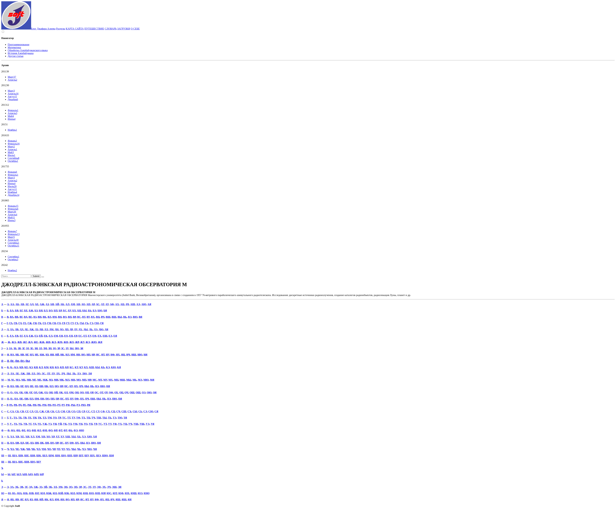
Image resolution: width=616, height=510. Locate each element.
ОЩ (138, 392)
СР (83, 411)
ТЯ (125, 417)
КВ (21, 367)
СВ (22, 411)
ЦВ (17, 442)
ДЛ (46, 329)
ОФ (111, 392)
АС (98, 304)
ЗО (54, 348)
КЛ (41, 367)
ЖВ (19, 342)
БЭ (94, 310)
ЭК (50, 487)
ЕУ (89, 335)
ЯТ (87, 499)
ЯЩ (124, 499)
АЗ (47, 304)
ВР (74, 317)
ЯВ (17, 499)
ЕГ (21, 335)
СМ (63, 411)
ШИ (32, 455)
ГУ (72, 323)
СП (78, 411)
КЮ (113, 367)
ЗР (58, 348)
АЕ (36, 304)
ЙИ (17, 361)
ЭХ (104, 487)
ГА (11, 323)
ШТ (81, 455)
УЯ (152, 424)
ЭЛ (55, 487)
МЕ (39, 379)
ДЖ (31, 329)
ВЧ (102, 317)
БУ (69, 310)
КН (52, 367)
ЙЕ (12, 361)
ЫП (36, 474)
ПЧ (87, 398)
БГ (21, 310)
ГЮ (96, 323)
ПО (47, 398)
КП (62, 367)
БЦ (79, 310)
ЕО (66, 335)
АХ (117, 304)
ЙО (22, 361)
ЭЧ (109, 487)
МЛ (67, 379)
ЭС (85, 487)
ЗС (62, 348)
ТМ (49, 417)
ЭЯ (119, 487)
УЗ (49, 424)
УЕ (39, 424)
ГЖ (30, 323)
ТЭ (114, 417)
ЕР (75, 335)
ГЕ (24, 323)
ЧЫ (73, 449)
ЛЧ (63, 373)
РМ (44, 405)
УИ (55, 424)
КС (71, 367)
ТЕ (29, 417)
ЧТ (58, 449)
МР (89, 379)
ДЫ (85, 329)
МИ (56, 379)
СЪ (129, 411)
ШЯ (111, 455)
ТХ (83, 417)
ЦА (12, 442)
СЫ (135, 411)
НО (57, 386)
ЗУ (67, 348)
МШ (122, 379)
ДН (56, 329)
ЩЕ (20, 461)
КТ (76, 367)
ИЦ (123, 354)
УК (65, 424)
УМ (75, 424)
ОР (91, 392)
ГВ (15, 323)
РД (19, 405)
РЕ (24, 405)
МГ (34, 379)
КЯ (119, 367)
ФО (50, 430)
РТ (58, 405)
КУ (81, 367)
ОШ (132, 392)
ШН (57, 455)
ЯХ (102, 499)
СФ (103, 411)
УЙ (60, 424)
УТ (105, 424)
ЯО (67, 499)
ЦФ (72, 442)
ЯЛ (51, 499)
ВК (44, 317)
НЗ (36, 386)
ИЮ (139, 354)
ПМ (37, 398)
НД (27, 386)
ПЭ (109, 398)
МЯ (152, 379)
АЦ (122, 304)
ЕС (80, 335)
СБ (17, 411)
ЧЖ (22, 449)
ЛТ (48, 373)
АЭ (138, 304)
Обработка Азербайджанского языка (28, 50)
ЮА (19, 493)
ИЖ (42, 354)
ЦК (42, 442)
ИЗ (47, 354)
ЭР (80, 487)
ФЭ (76, 430)
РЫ (73, 405)
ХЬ (79, 436)
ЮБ (25, 493)
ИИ (52, 354)
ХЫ (73, 436)
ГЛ (44, 323)
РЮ (83, 405)
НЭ (97, 386)
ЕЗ (36, 335)
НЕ (32, 386)
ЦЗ (32, 442)
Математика (14, 47)
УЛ (70, 424)
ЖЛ (53, 342)
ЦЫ (82, 442)
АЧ (127, 304)
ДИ (41, 329)
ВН (60, 317)
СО (73, 411)
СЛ (57, 411)
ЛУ (53, 373)
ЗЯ (81, 348)
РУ (63, 405)
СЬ (140, 411)
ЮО (91, 493)
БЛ (45, 310)
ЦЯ (99, 442)
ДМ (51, 329)
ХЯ (95, 436)
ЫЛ (19, 474)
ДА (12, 329)
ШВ (20, 455)
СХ (108, 411)
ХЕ (22, 436)
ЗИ (36, 348)
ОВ (26, 392)
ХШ (67, 436)
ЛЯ (90, 373)
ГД (20, 323)
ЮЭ (140, 493)
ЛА (12, 373)
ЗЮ (77, 348)
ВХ (93, 317)
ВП (70, 317)
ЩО (32, 461)
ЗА (10, 348)
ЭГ (26, 487)
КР (66, 367)
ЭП (75, 487)
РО (54, 405)
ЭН (65, 487)
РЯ (88, 405)
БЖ (31, 310)
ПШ (92, 398)
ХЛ (32, 436)
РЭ (78, 405)
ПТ (67, 398)
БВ (16, 310)
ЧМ (44, 449)
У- (11, 424)
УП (91, 424)
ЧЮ (89, 449)
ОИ (51, 392)
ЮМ (79, 493)
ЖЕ (36, 342)
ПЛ (31, 398)
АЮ (143, 304)
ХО (48, 436)
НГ (22, 386)
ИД (32, 354)
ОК (61, 392)
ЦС (62, 442)
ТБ (20, 417)
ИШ (133, 354)
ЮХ (127, 493)
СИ (47, 411)
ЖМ (59, 342)
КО (57, 367)
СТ (93, 411)
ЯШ (118, 499)
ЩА (14, 461)
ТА (15, 417)
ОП (87, 392)
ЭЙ (45, 487)
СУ (97, 411)
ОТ (101, 392)
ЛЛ (33, 373)
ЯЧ (112, 499)
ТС (64, 417)
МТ (100, 379)
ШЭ (98, 455)
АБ (17, 304)
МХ (110, 379)
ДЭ (95, 329)
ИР (93, 354)
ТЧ (93, 417)
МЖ (45, 379)
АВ (22, 304)
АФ (112, 304)
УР (95, 424)
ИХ (118, 354)
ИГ (27, 354)
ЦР (57, 442)
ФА (13, 430)
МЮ (146, 379)
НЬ (92, 386)
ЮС (109, 493)
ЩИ (26, 461)
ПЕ (21, 398)
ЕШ (105, 335)
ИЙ (57, 354)
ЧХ (68, 449)
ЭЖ (36, 487)
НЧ (81, 386)
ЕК (45, 335)
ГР (63, 323)
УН (80, 424)
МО (78, 379)
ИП (88, 354)
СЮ (150, 411)
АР (93, 304)
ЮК (66, 493)
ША (14, 455)
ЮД (42, 493)
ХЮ (89, 436)
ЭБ (16, 487)
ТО (55, 417)
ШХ (92, 455)
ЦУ (66, 442)
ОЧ (126, 392)
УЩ (142, 424)
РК (39, 405)
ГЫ (82, 323)
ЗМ (45, 348)
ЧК (33, 449)
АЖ (42, 304)
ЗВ (19, 348)
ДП (66, 329)
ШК (38, 455)
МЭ (140, 379)
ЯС (82, 499)
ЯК (46, 499)
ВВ (16, 317)
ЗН (49, 348)
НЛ (51, 386)
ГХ (76, 323)
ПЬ (104, 398)
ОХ (116, 392)
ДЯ (106, 329)
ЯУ (91, 499)
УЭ (147, 424)
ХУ (62, 436)
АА (12, 304)
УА (15, 424)
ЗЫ (71, 348)
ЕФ (94, 335)
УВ (25, 424)
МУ (105, 379)
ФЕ (23, 430)
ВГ (21, 317)
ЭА (12, 487)
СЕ (36, 411)
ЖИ (48, 342)
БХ (74, 310)
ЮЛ (72, 493)
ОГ (30, 392)
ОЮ (149, 392)
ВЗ (34, 317)
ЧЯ (95, 449)
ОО (82, 392)
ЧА (12, 449)
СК (52, 411)
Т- (11, 417)
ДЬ (91, 329)
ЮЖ (48, 493)
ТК (39, 417)
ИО (83, 354)
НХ (76, 386)
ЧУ (63, 449)
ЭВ (21, 487)
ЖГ (25, 342)
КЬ (103, 367)
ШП (69, 455)
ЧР (54, 449)
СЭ (145, 411)
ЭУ (94, 487)
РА (11, 405)
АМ (73, 304)
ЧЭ (84, 449)
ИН (78, 354)
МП (84, 379)
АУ (107, 304)
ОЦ (121, 392)
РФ (68, 405)
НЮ (102, 386)
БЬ (89, 310)
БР (60, 310)
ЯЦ (107, 499)
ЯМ (57, 499)
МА (18, 379)
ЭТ (89, 487)
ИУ (107, 354)
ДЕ (26, 329)
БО (50, 310)
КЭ (108, 367)
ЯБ (12, 499)
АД (32, 304)
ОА (16, 392)
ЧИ (28, 449)
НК (46, 386)
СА (12, 411)
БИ (41, 310)
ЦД (22, 442)
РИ (34, 405)
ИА (12, 354)
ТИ (34, 417)
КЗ (31, 367)
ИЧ (128, 354)
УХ (120, 424)
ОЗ (45, 392)
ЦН (47, 442)
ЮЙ (60, 493)
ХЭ (84, 436)
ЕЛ (50, 335)
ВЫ (120, 317)
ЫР (42, 474)
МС (95, 379)
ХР (53, 436)
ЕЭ (110, 335)
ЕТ (85, 335)
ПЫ (98, 398)
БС (65, 310)
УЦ (125, 424)
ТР (59, 417)
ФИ (34, 430)
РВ (15, 405)
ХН (43, 436)
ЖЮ (94, 342)
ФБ (18, 430)
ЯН (62, 499)
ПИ (26, 398)
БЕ (26, 310)
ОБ (21, 392)
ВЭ (130, 317)
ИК (62, 354)
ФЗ (28, 430)
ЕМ (56, 335)
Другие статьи (15, 56)
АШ (132, 304)
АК (62, 304)
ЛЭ (79, 373)
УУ (109, 424)
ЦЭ (88, 442)
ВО (65, 317)
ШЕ (26, 455)
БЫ (84, 310)
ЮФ (121, 493)
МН (73, 379)
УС (100, 424)
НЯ (108, 386)
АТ (102, 304)
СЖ (41, 411)
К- (11, 367)
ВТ (83, 317)
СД (31, 411)
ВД (25, 317)
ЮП (97, 493)
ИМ (73, 354)
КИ (36, 367)
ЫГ (13, 474)
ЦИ (37, 442)
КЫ (97, 367)
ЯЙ (41, 499)
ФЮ (81, 430)
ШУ (86, 455)
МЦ (116, 379)
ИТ (103, 354)
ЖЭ (88, 342)
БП (55, 310)
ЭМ (60, 487)
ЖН (66, 342)
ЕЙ (41, 335)
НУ (71, 386)
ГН (54, 323)
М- (12, 379)
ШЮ (105, 455)
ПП (52, 398)
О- (11, 392)
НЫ (86, 386)
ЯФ (97, 499)
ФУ (65, 430)
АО (83, 304)
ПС (62, 398)
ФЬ (70, 430)
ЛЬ (74, 373)
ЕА (12, 335)
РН (49, 405)
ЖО (71, 342)
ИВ (22, 354)
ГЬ (87, 323)
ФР (55, 430)
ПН (42, 398)
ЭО (70, 487)
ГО (59, 323)
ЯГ (21, 499)
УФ (115, 424)
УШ (135, 424)
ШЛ (44, 455)
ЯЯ (130, 499)
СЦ (113, 411)
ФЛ (39, 430)
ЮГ (37, 493)
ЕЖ (31, 335)
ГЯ (102, 323)
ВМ (54, 317)
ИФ (113, 354)
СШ (123, 411)
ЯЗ (31, 499)
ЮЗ (55, 493)
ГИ (35, 323)
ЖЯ (100, 342)
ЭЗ (40, 487)
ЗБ (15, 348)
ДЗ (36, 329)
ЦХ (77, 442)
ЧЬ (79, 449)
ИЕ (36, 354)
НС (66, 386)
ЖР (77, 342)
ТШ (98, 417)
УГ (30, 424)
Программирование (18, 44)
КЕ (26, 367)
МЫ (128, 379)
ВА (11, 317)
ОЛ (66, 392)
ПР (57, 398)
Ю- (14, 493)
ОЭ (143, 392)
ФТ (60, 430)
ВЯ (140, 317)
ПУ (71, 398)
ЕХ (99, 335)
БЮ (100, 310)
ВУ (88, 317)
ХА (12, 436)
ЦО (52, 442)
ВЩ (114, 317)
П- (11, 398)
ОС (96, 392)
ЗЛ (40, 348)
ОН (77, 392)
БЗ (36, 310)
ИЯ (145, 354)
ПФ (77, 398)
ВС (79, 317)
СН (68, 411)
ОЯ (155, 392)
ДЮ (101, 329)
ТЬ (109, 417)
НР (61, 386)
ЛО (38, 373)
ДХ (80, 329)
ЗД (27, 348)
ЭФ (99, 487)
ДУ (75, 329)
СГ (26, 411)
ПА (16, 398)
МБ (23, 379)
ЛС (43, 373)
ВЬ (125, 317)
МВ (29, 379)
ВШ (108, 317)
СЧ (118, 411)
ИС (98, 354)
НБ (17, 386)
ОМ (71, 392)
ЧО (49, 449)
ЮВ (31, 493)
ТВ (25, 417)
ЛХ (58, 373)
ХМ (38, 436)
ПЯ (120, 398)
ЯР (77, 499)
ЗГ (23, 348)
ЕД (26, 335)
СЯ (156, 411)
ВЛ (49, 317)
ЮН (85, 493)
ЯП (72, 499)
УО (85, 424)
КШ (91, 367)
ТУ (73, 417)
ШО (63, 455)
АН (78, 304)
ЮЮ (147, 493)
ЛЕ (17, 373)
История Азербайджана (21, 53)
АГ (27, 304)
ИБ (17, 354)
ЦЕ (27, 442)
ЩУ (38, 461)
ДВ (16, 329)
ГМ (49, 323)
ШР (75, 455)
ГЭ (91, 323)
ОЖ (40, 392)
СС (88, 411)
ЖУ (82, 342)
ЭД (30, 487)
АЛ (67, 304)
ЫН (24, 474)
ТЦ (88, 417)
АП (88, 304)
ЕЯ (115, 335)
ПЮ (114, 398)
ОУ (106, 392)
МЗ (51, 379)
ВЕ (30, 317)
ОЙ (56, 392)
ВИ (39, 317)
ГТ (67, 323)
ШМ (51, 455)
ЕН (61, 335)
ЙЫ (28, 361)
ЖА (14, 342)
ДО (61, 329)
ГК (39, 323)
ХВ (17, 436)
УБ (20, 424)
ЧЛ (38, 449)
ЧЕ (17, 449)
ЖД (30, 342)
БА (12, 310)
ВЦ (98, 317)
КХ (86, 367)
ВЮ (135, 317)
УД (34, 424)
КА (16, 367)
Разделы (60, 28)
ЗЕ (31, 348)
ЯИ (36, 499)
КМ (46, 367)
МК (62, 379)
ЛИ (28, 373)
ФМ (44, 430)
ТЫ (104, 417)
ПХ (82, 398)
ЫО (30, 474)
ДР (71, 329)
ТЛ (44, 417)
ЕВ (16, 335)
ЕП (71, 335)
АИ (52, 304)
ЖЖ (41, 342)
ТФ (78, 417)
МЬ (135, 379)
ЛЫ (68, 373)
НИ (41, 386)
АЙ (57, 304)
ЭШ (114, 487)
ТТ (68, 417)
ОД (35, 392)
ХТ (57, 436)
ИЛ (67, 354)
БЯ (105, 310)
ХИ (27, 436)
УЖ (45, 424)
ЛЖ (22, 373)
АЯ (149, 304)
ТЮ (120, 417)
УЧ (130, 424)
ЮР (103, 493)
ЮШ (134, 493)
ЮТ (115, 493)
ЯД (26, 499)
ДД (21, 329)
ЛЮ (84, 373)
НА (12, 386)
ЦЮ (93, 442)
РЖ (29, 405)
